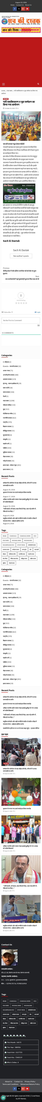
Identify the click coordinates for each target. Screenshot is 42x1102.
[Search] (38, 84)
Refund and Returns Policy (30, 1084)
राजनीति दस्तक (7, 418)
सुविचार (4, 563)
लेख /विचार (5, 558)
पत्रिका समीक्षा (7, 405)
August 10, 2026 (8, 851)
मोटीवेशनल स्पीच (7, 413)
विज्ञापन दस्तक (7, 426)
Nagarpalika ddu (8, 545)
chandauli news (25, 536)
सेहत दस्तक (6, 456)
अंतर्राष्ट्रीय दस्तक (32, 545)
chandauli (13, 536)
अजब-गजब (6, 370)
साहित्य (5, 448)
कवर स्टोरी (6, 388)
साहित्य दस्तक (33, 558)
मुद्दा (4, 409)
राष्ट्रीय (5, 422)
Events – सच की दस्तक (10, 366)
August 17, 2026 (8, 811)
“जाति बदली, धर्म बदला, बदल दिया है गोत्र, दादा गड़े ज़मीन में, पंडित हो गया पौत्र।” (19, 510)
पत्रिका (4, 554)
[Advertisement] (21, 59)
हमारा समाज (6, 469)
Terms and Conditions (10, 1084)
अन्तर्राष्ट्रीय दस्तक (8, 375)
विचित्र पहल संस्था (14, 558)
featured (6, 540)
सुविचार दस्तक (7, 452)
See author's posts (21, 256)
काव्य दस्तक (6, 392)
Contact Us (20, 5)
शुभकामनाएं (6, 435)
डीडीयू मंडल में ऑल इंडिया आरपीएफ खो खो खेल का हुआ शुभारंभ (19, 271)
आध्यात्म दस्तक (7, 379)
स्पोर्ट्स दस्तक (7, 461)
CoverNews (35, 1096)
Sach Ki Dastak (21, 250)
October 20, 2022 (10, 108)
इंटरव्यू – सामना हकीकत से (10, 383)
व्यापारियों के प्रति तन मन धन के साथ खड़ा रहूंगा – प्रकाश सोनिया (21, 728)
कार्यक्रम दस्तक (15, 549)
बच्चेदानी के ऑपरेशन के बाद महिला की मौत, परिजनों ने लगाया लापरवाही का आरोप (19, 484)
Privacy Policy (30, 1081)
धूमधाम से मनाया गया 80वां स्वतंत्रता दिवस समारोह (17, 492)
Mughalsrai (28, 540)
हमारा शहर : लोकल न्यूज (10, 465)
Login (38, 312)
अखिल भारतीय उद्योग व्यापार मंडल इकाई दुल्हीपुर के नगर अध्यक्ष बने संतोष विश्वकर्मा (20, 500)
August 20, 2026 (8, 773)
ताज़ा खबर (6, 99)
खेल (30, 549)
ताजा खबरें (36, 549)
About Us (28, 5)
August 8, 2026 (8, 891)
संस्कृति (5, 439)
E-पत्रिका (6, 362)
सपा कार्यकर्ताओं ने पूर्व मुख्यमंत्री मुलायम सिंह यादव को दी (22, 277)
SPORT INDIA (21, 545)
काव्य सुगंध (24, 549)
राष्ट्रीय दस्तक (31, 554)
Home (13, 5)
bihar (4, 536)
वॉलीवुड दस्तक (7, 431)
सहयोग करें (6, 444)
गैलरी (4, 396)
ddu (35, 536)
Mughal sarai (16, 540)
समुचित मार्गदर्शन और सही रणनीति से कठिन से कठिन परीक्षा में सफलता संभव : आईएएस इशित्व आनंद (20, 519)
